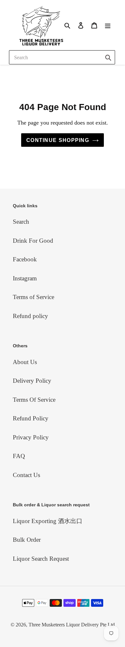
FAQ (19, 456)
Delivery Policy (32, 380)
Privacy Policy (31, 437)
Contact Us (26, 475)
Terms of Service (33, 297)
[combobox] (62, 57)
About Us (25, 362)
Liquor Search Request (41, 558)
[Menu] (107, 25)
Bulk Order (27, 539)
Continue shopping (57, 140)
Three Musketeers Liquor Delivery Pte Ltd (72, 624)
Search (21, 221)
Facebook (25, 259)
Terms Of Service (34, 399)
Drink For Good (33, 240)
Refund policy (30, 316)
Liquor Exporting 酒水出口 (47, 521)
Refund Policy (30, 418)
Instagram (25, 278)
